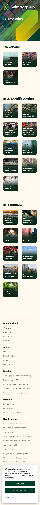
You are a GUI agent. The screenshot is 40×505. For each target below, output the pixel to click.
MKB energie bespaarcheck (15, 427)
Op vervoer (8, 408)
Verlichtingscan (9, 449)
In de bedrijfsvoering (11, 412)
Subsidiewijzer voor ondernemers (17, 436)
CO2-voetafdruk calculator (14, 423)
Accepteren (20, 483)
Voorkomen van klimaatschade (16, 440)
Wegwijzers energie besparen (15, 453)
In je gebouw (8, 404)
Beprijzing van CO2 (11, 380)
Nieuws (6, 351)
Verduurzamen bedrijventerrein (16, 388)
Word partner (9, 336)
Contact (6, 340)
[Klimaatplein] (6, 7)
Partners (7, 332)
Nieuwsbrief (8, 364)
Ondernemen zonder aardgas (16, 384)
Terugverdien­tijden (11, 432)
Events (6, 360)
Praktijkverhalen (10, 356)
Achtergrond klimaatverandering (17, 375)
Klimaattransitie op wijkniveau (15, 393)
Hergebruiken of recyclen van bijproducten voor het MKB (15, 459)
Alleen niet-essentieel (20, 490)
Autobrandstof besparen (14, 445)
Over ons (7, 328)
